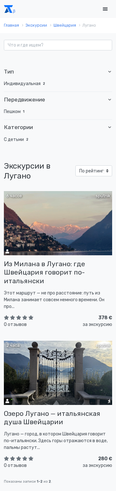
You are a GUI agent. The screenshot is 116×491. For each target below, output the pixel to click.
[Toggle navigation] (105, 9)
